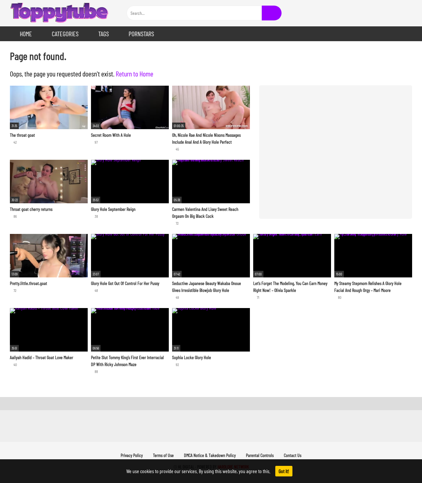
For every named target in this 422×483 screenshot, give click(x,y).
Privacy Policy (132, 455)
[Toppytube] (59, 13)
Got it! (284, 471)
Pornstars (141, 34)
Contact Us (292, 455)
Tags (103, 34)
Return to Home (134, 73)
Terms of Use (163, 455)
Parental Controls (260, 455)
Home (26, 34)
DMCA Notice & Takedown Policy (210, 455)
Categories (65, 34)
